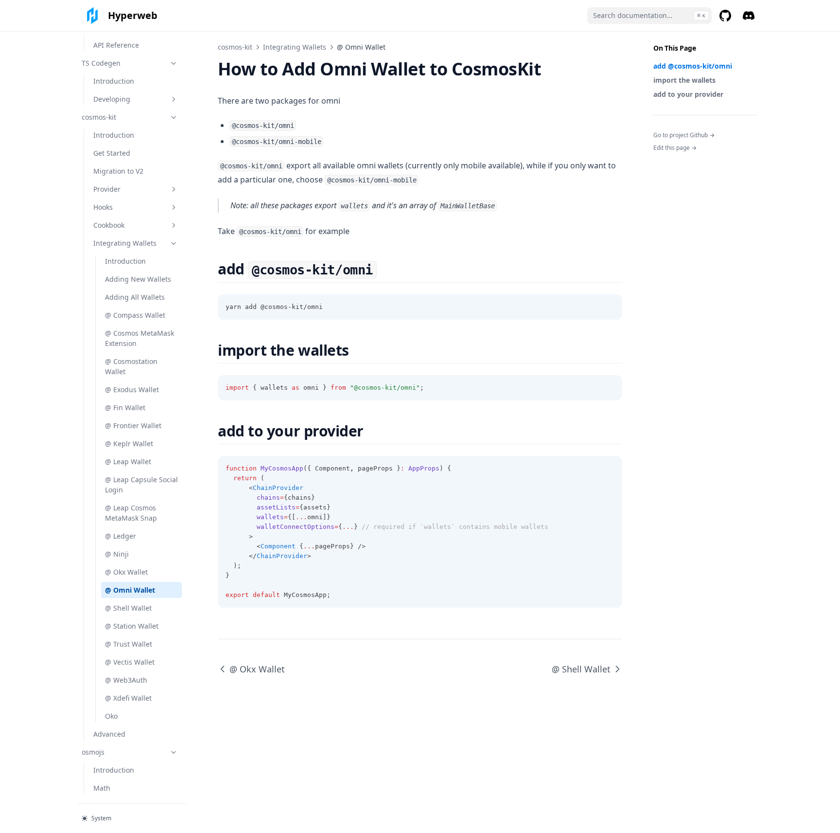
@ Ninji (117, 554)
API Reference (116, 45)
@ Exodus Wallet (132, 389)
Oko (111, 716)
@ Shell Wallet (128, 608)
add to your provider (688, 94)
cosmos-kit (99, 117)
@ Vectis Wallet (130, 662)
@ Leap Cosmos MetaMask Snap (131, 513)
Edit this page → (675, 148)
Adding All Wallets (135, 297)
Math (101, 788)
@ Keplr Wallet (129, 443)
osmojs (93, 752)
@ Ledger (120, 536)
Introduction (113, 81)
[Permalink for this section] (385, 269)
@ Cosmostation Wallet (131, 366)
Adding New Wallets (138, 279)
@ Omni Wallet (130, 590)
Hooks (103, 207)
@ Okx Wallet (126, 572)
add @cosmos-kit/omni (692, 66)
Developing (111, 99)
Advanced (109, 734)
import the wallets (684, 80)
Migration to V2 (118, 171)
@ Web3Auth (126, 680)
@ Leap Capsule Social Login (141, 484)
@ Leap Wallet (128, 461)
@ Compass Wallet (135, 315)
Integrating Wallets (125, 243)
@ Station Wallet (131, 626)
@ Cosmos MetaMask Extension (139, 338)
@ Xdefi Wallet (128, 698)
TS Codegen (101, 63)
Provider (107, 189)
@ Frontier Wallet (133, 425)
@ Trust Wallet (128, 644)
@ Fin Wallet (125, 407)
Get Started (111, 153)
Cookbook (108, 225)
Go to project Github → (684, 135)
